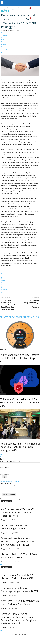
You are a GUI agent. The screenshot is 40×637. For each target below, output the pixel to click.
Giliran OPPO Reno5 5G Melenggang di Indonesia (15, 527)
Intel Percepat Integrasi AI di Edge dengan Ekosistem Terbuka (31, 303)
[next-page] (1, 454)
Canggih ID (6, 30)
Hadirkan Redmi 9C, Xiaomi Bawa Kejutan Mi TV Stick (19, 556)
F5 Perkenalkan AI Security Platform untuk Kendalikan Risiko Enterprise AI (19, 358)
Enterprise (3, 349)
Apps (2, 438)
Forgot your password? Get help (10, 481)
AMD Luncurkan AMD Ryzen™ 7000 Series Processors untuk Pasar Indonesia (17, 512)
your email (3, 492)
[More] (20, 52)
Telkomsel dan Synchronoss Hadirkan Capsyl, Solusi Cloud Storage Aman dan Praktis (17, 541)
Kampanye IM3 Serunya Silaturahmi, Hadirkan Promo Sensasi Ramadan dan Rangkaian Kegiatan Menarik (19, 618)
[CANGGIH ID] (20, 20)
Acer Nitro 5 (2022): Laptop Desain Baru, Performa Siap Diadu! (20, 602)
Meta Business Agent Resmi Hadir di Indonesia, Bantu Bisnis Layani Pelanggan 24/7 (20, 447)
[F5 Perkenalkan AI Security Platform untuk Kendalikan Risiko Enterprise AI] (20, 335)
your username (4, 467)
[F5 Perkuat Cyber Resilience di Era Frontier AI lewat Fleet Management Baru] (20, 380)
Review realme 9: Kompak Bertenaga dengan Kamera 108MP (20, 589)
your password (4, 474)
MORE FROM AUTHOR (28, 317)
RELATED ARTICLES (9, 317)
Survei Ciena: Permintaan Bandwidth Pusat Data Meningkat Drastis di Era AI (8, 304)
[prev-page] (0, 454)
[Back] (0, 457)
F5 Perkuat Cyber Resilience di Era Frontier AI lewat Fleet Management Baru (19, 402)
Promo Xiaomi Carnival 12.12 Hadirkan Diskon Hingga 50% (17, 576)
